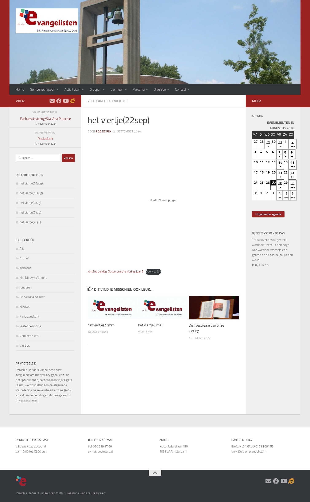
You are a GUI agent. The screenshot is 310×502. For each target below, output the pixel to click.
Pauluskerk (45, 141)
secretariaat (105, 451)
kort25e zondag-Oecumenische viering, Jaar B (115, 271)
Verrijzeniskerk (29, 336)
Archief (104, 101)
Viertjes (121, 101)
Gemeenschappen (42, 89)
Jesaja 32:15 (260, 265)
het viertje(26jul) (30, 222)
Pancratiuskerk (29, 316)
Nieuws (25, 307)
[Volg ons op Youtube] (65, 100)
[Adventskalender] (72, 100)
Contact (180, 89)
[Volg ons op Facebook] (58, 100)
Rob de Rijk (103, 131)
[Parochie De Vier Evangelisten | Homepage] (47, 20)
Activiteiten (72, 89)
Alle (91, 101)
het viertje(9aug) (30, 203)
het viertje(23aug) (31, 183)
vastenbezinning (30, 326)
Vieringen (117, 89)
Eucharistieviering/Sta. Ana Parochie (45, 121)
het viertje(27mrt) (101, 325)
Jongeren (26, 287)
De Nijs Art (98, 493)
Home (20, 89)
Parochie (139, 89)
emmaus (25, 268)
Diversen (160, 89)
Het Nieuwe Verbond (33, 278)
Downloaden (153, 271)
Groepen (95, 89)
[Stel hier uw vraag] (52, 100)
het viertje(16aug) (31, 193)
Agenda (257, 116)
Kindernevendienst (32, 297)
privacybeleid (29, 400)
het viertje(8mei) (150, 325)
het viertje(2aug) (30, 212)
